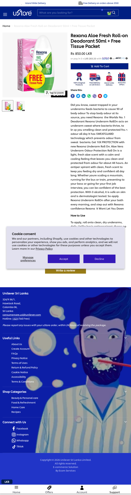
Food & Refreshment (23, 402)
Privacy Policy (44, 248)
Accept (63, 259)
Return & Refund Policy (24, 367)
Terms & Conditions (22, 381)
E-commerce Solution (65, 466)
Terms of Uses (19, 362)
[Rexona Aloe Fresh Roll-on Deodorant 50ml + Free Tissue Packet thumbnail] (7, 105)
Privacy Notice (19, 358)
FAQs (14, 353)
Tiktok (20, 446)
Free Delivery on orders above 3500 (101, 3)
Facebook (22, 428)
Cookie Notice (19, 372)
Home (6, 26)
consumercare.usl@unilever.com (22, 314)
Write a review (65, 270)
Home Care (18, 407)
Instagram (23, 434)
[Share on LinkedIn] (84, 96)
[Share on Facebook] (73, 96)
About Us (16, 344)
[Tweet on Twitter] (78, 96)
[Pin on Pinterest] (100, 96)
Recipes (16, 411)
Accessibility (18, 376)
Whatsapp (23, 440)
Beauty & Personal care (24, 397)
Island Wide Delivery (35, 3)
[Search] (113, 12)
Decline (99, 259)
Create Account (20, 348)
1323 (15, 318)
